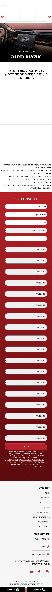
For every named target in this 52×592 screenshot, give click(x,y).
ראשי (32, 51)
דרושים (47, 507)
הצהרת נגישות (44, 522)
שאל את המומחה (43, 512)
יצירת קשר (45, 498)
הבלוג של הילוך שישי (41, 517)
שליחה (26, 446)
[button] (2, 17)
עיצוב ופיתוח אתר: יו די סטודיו (26, 581)
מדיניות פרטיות (43, 526)
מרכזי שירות (45, 502)
